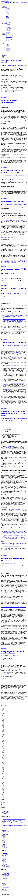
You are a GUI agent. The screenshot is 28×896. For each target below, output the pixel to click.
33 (3, 748)
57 (3, 778)
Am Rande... (6, 876)
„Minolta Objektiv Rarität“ (13, 179)
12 (3, 722)
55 (3, 776)
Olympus (5, 864)
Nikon (4, 862)
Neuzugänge (6, 854)
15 (3, 726)
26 (3, 740)
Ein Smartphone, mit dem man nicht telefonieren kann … (13, 652)
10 (3, 720)
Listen (4, 855)
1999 (4, 840)
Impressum (5, 885)
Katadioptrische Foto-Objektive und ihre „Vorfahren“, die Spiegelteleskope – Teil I (14, 544)
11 (3, 721)
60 (3, 782)
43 (3, 761)
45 (3, 763)
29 (3, 743)
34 (3, 750)
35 (3, 751)
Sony (4, 865)
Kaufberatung (6, 875)
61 (3, 783)
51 (3, 771)
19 (3, 731)
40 (3, 757)
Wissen (14, 65)
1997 (4, 837)
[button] (5, 7)
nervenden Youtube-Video (17, 365)
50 (3, 769)
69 (3, 793)
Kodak (4, 861)
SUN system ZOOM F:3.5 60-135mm (13, 342)
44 (3, 762)
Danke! (4, 884)
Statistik (5, 878)
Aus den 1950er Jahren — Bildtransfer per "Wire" (14, 819)
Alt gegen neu (6, 874)
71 (3, 795)
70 (3, 794)
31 (3, 746)
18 (3, 730)
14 (3, 725)
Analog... (5, 830)
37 (3, 753)
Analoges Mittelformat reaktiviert (12, 201)
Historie (5, 853)
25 (3, 739)
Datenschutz (6, 887)
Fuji (4, 860)
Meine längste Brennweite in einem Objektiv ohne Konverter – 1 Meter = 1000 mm (14, 413)
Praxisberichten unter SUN (18, 352)
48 (3, 767)
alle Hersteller (6, 866)
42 (3, 760)
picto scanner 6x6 (4, 237)
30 (3, 745)
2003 (4, 845)
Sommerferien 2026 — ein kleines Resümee (12, 820)
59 (3, 781)
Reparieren (5, 812)
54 (3, 774)
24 (3, 737)
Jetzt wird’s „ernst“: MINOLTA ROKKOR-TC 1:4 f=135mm (12, 171)
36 (3, 752)
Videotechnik (6, 831)
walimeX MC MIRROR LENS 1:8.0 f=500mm (13, 537)
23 (3, 736)
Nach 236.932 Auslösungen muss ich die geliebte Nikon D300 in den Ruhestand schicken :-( (15, 823)
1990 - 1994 (5, 834)
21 (3, 734)
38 (3, 755)
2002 (4, 844)
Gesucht (5, 856)
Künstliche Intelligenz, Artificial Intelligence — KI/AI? (15, 825)
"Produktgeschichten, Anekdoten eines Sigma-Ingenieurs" (14, 466)
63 (3, 785)
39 (3, 756)
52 (3, 772)
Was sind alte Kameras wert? (9, 872)
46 (3, 764)
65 (3, 788)
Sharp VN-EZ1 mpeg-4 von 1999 (9, 673)
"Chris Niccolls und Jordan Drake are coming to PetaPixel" (13, 607)
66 (3, 789)
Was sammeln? (6, 873)
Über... (4, 883)
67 (3, 790)
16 (3, 727)
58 (3, 779)
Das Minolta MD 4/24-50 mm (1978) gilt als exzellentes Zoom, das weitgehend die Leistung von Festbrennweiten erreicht (15, 316)
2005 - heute (6, 847)
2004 (4, 846)
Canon (4, 858)
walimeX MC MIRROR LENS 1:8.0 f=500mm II (14, 538)
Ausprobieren (24, 65)
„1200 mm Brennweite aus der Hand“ (15, 509)
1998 (4, 839)
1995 (4, 835)
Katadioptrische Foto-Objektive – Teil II (11, 546)
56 (3, 777)
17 (3, 729)
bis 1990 (5, 833)
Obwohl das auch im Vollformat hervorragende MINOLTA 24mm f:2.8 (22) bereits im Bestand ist (13, 306)
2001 (4, 842)
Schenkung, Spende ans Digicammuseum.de (9, 101)
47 (3, 766)
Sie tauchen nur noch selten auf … (10, 821)
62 (3, 784)
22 (3, 735)
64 (3, 787)
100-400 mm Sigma (17, 510)
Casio (4, 859)
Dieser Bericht (6, 389)
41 (3, 758)
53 (3, 773)
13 (3, 724)
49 (3, 768)
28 (3, 742)
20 (3, 732)
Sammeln (18, 65)
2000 (4, 841)
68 (3, 792)
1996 (4, 836)
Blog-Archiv (5, 802)
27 (3, 741)
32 (3, 747)
